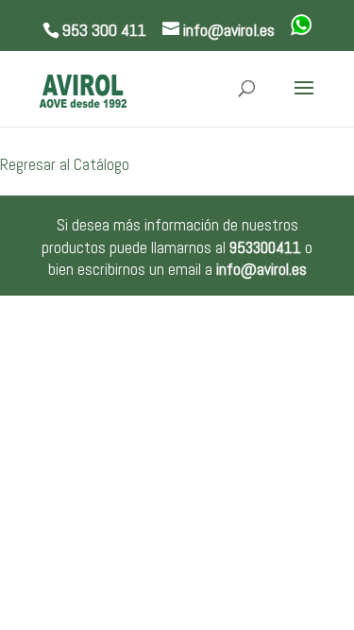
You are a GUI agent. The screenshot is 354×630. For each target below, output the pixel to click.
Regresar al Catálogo (64, 164)
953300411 (265, 247)
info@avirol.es (261, 269)
